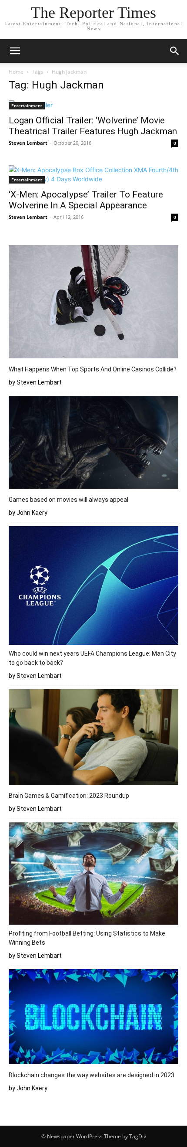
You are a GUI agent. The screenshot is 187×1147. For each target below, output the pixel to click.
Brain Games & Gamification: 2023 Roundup (69, 795)
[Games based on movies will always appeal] (93, 443)
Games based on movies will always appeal (68, 499)
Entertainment (26, 105)
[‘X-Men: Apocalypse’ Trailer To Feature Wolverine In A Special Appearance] (93, 174)
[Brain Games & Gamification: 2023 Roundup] (93, 738)
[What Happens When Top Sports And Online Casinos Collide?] (93, 303)
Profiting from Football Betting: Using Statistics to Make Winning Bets (87, 938)
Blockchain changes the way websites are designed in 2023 (93, 1075)
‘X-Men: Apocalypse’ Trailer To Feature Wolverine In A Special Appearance (86, 200)
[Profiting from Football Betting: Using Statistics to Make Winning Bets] (93, 874)
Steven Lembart (28, 143)
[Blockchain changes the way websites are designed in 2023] (93, 1018)
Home (16, 71)
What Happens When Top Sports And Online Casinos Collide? (93, 369)
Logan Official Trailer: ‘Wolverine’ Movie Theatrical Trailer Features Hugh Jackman (93, 125)
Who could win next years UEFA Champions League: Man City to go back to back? (92, 658)
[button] (15, 51)
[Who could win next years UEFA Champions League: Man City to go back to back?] (93, 586)
